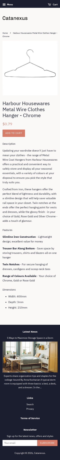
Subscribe (47, 442)
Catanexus (39, 453)
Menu (9, 4)
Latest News (30, 331)
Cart (55, 4)
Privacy (30, 408)
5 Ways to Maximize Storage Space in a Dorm (30, 337)
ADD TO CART (13, 133)
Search (30, 404)
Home (5, 33)
